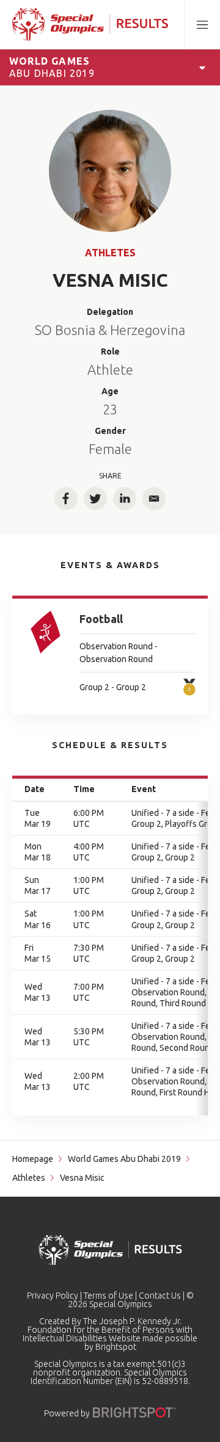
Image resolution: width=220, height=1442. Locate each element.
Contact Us (160, 1295)
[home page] (90, 24)
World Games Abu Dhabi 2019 (124, 1159)
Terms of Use (108, 1295)
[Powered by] (134, 1412)
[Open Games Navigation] (202, 67)
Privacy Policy (52, 1295)
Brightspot (115, 1347)
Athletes (110, 252)
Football (101, 619)
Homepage (32, 1159)
